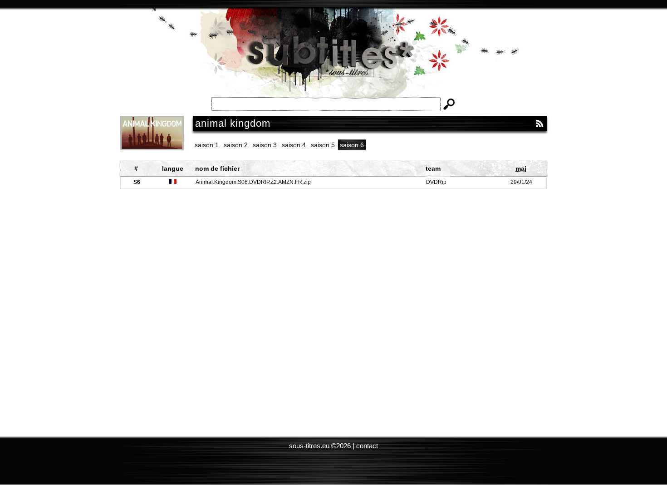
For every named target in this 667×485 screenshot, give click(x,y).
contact (367, 446)
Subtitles (333, 59)
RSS (539, 123)
